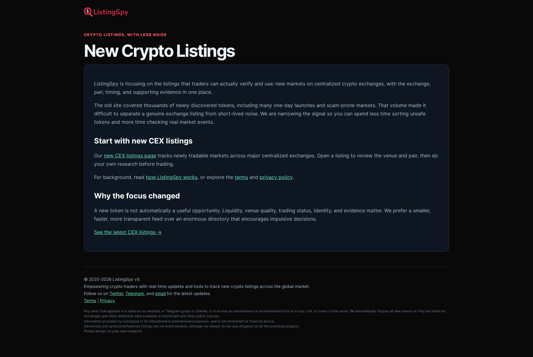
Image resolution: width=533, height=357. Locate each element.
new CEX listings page (130, 155)
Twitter (116, 293)
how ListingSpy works (171, 177)
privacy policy (276, 177)
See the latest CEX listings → (128, 232)
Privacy (107, 300)
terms (241, 177)
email (160, 293)
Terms (90, 300)
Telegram (135, 293)
